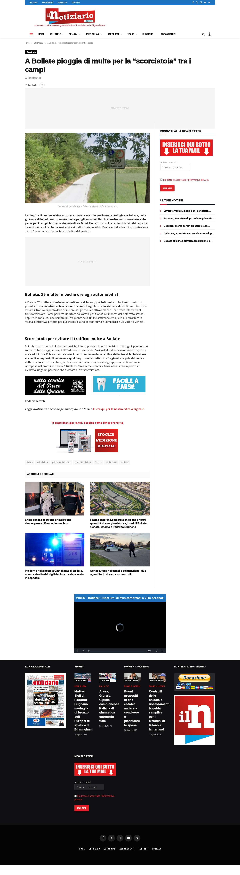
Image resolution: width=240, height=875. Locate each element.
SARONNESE (113, 34)
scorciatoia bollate (83, 462)
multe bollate (42, 462)
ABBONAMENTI (47, 2)
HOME (41, 34)
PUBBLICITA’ (62, 2)
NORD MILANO (93, 34)
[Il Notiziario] (69, 17)
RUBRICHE (147, 34)
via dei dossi (111, 462)
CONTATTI (76, 2)
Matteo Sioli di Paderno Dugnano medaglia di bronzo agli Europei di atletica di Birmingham (82, 710)
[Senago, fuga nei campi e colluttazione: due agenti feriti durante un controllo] (120, 549)
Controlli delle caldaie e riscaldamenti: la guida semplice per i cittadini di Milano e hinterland (157, 710)
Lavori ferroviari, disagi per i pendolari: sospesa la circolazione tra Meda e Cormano (189, 211)
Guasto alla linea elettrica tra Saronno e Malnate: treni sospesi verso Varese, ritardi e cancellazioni (189, 241)
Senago (98, 462)
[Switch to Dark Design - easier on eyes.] (209, 34)
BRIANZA (73, 34)
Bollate (30, 462)
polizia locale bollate (61, 462)
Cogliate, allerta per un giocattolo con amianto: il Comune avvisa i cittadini (186, 226)
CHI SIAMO (33, 2)
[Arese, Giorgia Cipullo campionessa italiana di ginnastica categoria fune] (107, 677)
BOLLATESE (55, 34)
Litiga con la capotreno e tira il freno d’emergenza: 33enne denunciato (48, 521)
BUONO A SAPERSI (132, 680)
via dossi (125, 462)
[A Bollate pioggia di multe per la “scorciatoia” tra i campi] (87, 168)
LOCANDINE (109, 848)
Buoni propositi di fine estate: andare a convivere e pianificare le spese (132, 708)
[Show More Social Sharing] (42, 85)
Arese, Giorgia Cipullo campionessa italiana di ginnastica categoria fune (107, 706)
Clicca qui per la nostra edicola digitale (118, 409)
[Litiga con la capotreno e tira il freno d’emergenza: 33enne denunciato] (54, 498)
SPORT (130, 34)
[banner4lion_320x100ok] (55, 385)
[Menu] (31, 34)
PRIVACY (156, 848)
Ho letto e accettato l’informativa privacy (186, 179)
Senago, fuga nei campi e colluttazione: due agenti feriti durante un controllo (118, 572)
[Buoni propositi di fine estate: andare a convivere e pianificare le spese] (132, 677)
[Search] (203, 34)
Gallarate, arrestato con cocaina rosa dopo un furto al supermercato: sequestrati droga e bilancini (189, 233)
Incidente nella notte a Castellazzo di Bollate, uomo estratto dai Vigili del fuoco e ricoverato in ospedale (54, 574)
